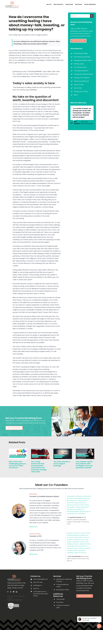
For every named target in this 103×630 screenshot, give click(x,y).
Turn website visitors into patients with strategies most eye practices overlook (84, 465)
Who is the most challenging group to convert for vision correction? (17, 465)
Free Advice (59, 602)
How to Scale (78, 85)
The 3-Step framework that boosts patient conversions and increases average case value (39, 467)
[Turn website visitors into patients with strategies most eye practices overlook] (85, 450)
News (76, 95)
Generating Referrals (81, 81)
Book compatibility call (40, 579)
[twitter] (10, 591)
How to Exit (78, 88)
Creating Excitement (81, 71)
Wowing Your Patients (81, 78)
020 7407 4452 (37, 582)
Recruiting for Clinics (62, 590)
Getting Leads (79, 64)
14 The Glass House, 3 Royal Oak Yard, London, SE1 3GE (40, 594)
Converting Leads (80, 67)
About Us (36, 588)
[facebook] (8, 591)
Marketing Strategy (81, 53)
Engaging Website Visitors (83, 60)
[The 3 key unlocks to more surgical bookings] (62, 450)
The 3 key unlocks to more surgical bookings (61, 464)
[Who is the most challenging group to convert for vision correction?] (18, 450)
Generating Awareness (82, 57)
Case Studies (60, 599)
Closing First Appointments (83, 74)
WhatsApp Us (37, 585)
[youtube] (13, 591)
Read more (33, 527)
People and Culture (81, 91)
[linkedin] (16, 591)
